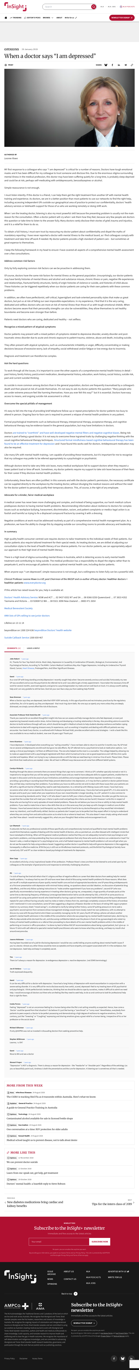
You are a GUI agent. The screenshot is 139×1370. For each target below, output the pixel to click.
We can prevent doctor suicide (22, 1162)
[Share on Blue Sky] (106, 65)
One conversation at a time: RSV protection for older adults (37, 1129)
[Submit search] (93, 6)
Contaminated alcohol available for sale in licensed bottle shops (40, 1118)
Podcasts (129, 7)
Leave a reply (33, 648)
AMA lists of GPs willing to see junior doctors (27, 615)
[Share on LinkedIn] (119, 65)
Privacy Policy (65, 1255)
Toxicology (22, 1114)
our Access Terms (64, 1253)
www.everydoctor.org (35, 582)
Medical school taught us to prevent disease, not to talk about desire (42, 1140)
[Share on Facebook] (112, 65)
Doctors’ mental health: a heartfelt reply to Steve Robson (36, 1183)
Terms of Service (78, 1255)
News (12, 1093)
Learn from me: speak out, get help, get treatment (32, 1173)
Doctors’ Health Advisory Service (20, 597)
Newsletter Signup (82, 1323)
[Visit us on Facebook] (114, 1358)
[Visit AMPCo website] (16, 1306)
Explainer (13, 1103)
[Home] (15, 6)
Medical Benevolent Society (18, 608)
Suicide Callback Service (16, 637)
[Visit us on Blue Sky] (122, 1358)
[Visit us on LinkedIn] (131, 1358)
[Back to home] (20, 1276)
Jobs (112, 7)
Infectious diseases (24, 1092)
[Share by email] (125, 65)
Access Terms (37, 1358)
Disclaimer (23, 1358)
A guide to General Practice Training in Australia (32, 1107)
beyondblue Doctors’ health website (53, 630)
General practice (25, 1103)
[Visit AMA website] (40, 1306)
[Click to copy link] (132, 65)
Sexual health (24, 1136)
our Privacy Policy (79, 1253)
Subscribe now (100, 1241)
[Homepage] (5, 18)
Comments (14, 648)
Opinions (13, 1158)
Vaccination (23, 1125)
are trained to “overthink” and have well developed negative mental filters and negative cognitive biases (66, 433)
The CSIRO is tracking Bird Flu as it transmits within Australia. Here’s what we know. (51, 1096)
